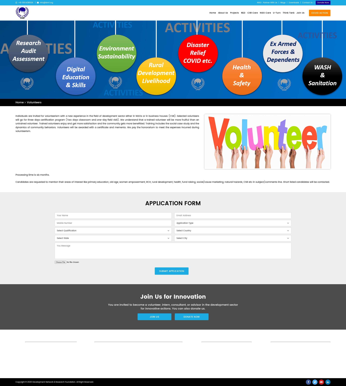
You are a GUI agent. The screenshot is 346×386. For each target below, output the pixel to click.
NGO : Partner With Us (267, 2)
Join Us (301, 13)
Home (212, 13)
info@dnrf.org (46, 2)
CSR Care (252, 13)
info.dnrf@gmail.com (206, 369)
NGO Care (265, 13)
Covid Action (319, 13)
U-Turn (277, 13)
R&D (243, 13)
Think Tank (288, 13)
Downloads (294, 2)
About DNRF (139, 347)
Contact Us (307, 2)
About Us (223, 13)
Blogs (282, 2)
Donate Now (323, 2)
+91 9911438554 (26, 2)
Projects (234, 13)
